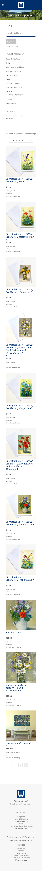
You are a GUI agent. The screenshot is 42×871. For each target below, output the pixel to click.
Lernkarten (9, 79)
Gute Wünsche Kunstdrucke (15, 67)
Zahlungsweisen (21, 817)
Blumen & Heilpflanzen (13, 59)
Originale (9, 91)
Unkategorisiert (11, 103)
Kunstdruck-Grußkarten (13, 71)
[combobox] (21, 140)
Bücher (8, 63)
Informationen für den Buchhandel (21, 826)
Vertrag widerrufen (21, 828)
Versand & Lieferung (21, 819)
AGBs (21, 824)
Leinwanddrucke (11, 75)
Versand (10, 193)
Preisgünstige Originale (16, 95)
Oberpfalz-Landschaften (14, 87)
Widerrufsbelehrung (21, 821)
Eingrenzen (10, 42)
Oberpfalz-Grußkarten (13, 83)
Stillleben (9, 99)
